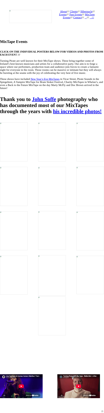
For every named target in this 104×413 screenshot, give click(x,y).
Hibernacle (86, 11)
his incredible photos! (77, 111)
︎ (86, 17)
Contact (77, 17)
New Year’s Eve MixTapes (45, 79)
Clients (74, 11)
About (63, 11)
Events (62, 14)
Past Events (75, 14)
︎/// (92, 17)
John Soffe (44, 99)
